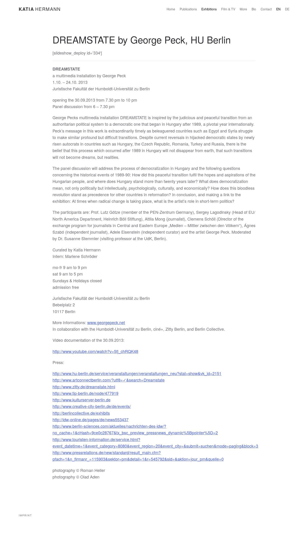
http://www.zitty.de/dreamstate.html (84, 386)
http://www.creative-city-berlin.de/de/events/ (92, 406)
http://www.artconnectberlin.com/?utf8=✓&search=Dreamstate (109, 380)
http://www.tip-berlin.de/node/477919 (85, 393)
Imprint (25, 515)
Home (171, 9)
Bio (254, 9)
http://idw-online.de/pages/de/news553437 (91, 419)
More (243, 9)
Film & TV (228, 9)
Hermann (40, 9)
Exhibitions (209, 9)
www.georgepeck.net (106, 322)
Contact (266, 9)
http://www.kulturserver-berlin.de (81, 400)
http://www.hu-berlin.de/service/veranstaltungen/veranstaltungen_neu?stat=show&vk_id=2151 (137, 373)
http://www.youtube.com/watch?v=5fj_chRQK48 (95, 351)
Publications (188, 9)
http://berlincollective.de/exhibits (81, 413)
